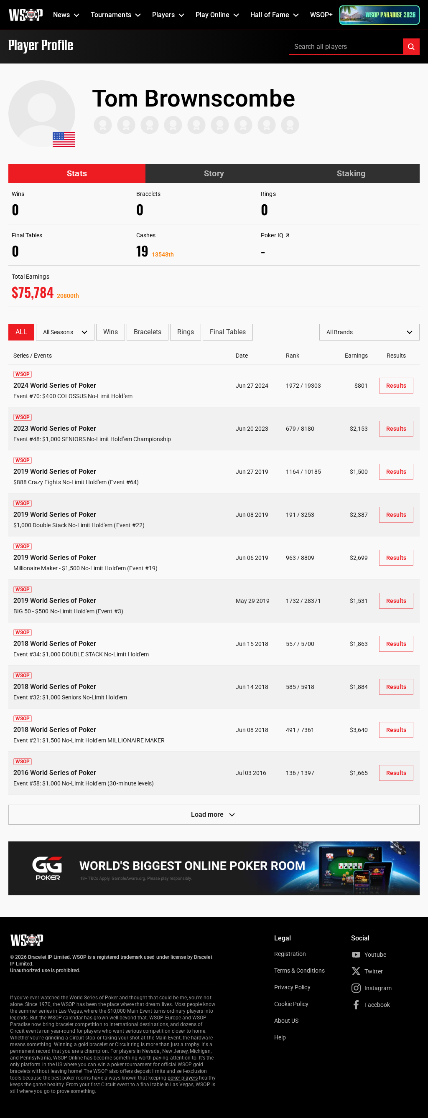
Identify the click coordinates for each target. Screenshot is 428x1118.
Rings (185, 332)
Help (280, 1037)
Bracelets (147, 332)
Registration (290, 953)
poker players (183, 1078)
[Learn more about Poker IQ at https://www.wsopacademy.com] (287, 235)
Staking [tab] (351, 173)
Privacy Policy (292, 987)
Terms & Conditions (299, 970)
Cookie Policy (291, 1004)
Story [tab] (214, 173)
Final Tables (228, 332)
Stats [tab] (77, 173)
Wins (110, 332)
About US (286, 1020)
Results (396, 385)
